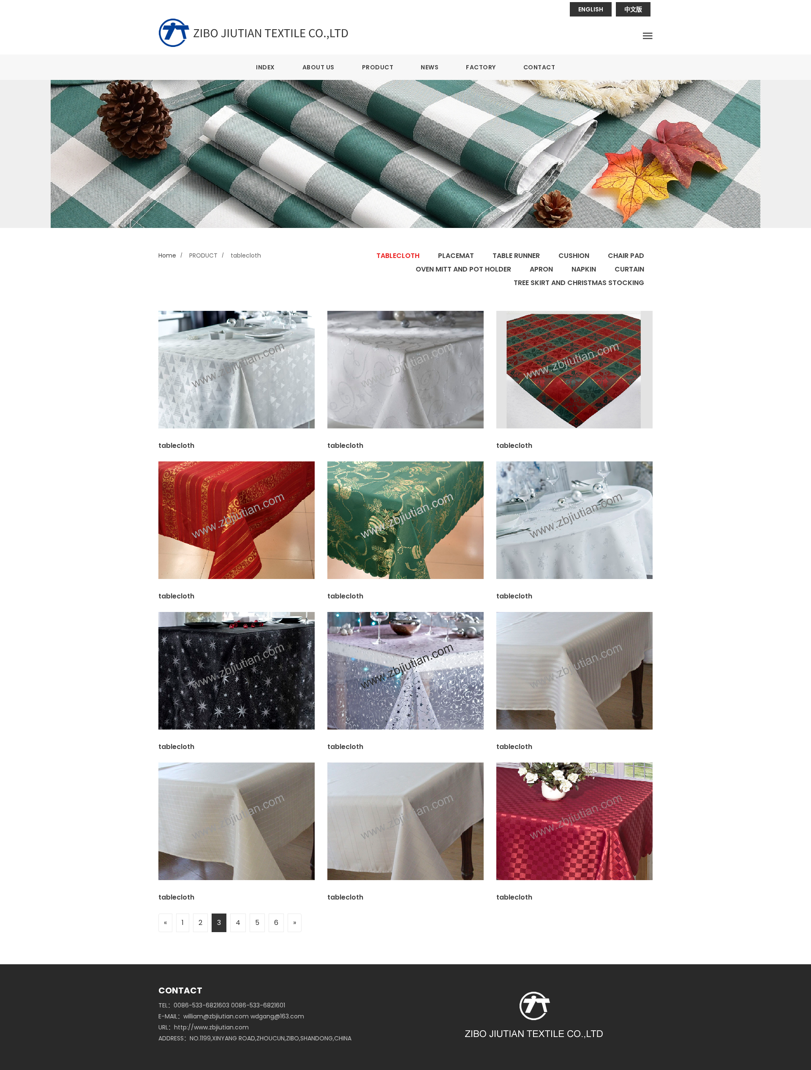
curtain (629, 269)
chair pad (626, 256)
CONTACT (539, 67)
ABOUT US (318, 67)
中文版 (633, 9)
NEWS (429, 67)
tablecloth (397, 256)
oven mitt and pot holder (463, 269)
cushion (573, 256)
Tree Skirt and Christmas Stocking (579, 283)
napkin (584, 269)
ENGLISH (590, 9)
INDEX (265, 67)
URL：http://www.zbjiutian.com (203, 1027)
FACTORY (481, 67)
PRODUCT (378, 67)
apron (541, 269)
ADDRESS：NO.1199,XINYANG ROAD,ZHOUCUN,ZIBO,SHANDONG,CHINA (254, 1038)
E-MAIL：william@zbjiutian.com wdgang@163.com (231, 1016)
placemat (456, 256)
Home (167, 255)
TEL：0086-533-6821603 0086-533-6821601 (221, 1005)
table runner (516, 256)
